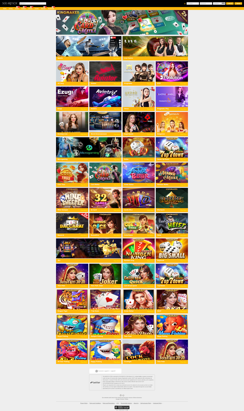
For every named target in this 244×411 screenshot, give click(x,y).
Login (229, 3)
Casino (37, 8)
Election (43, 8)
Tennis (17, 8)
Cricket (30, 8)
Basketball (51, 8)
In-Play (11, 8)
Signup (238, 3)
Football (23, 8)
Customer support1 (103, 371)
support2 (113, 371)
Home (4, 8)
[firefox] (123, 395)
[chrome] (121, 395)
